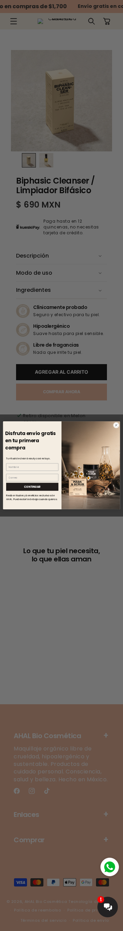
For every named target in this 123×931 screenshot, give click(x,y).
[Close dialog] (116, 425)
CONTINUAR (32, 487)
